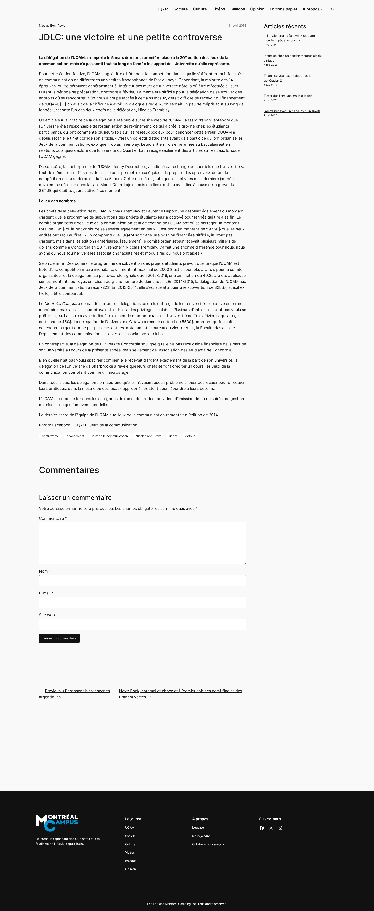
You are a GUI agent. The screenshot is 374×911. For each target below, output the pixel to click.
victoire (190, 436)
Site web (47, 615)
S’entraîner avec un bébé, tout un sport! (292, 111)
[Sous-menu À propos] (322, 9)
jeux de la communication (110, 436)
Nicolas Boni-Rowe (52, 25)
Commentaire (53, 518)
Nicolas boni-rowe (148, 436)
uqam (173, 436)
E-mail (46, 593)
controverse (50, 436)
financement (75, 436)
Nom (45, 571)
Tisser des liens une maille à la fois (288, 95)
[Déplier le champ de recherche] (332, 9)
